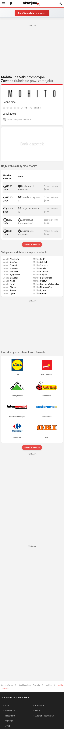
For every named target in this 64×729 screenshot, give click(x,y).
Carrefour (9, 721)
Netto (37, 710)
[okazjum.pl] (32, 3)
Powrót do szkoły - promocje (31, 13)
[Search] (60, 3)
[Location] (11, 3)
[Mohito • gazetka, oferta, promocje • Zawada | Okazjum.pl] (32, 94)
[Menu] (4, 3)
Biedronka (10, 710)
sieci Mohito (19, 166)
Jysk (7, 726)
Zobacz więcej (32, 244)
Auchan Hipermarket (44, 716)
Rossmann (10, 716)
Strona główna (7, 685)
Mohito (48, 685)
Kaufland (39, 705)
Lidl (7, 705)
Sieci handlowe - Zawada (29, 685)
